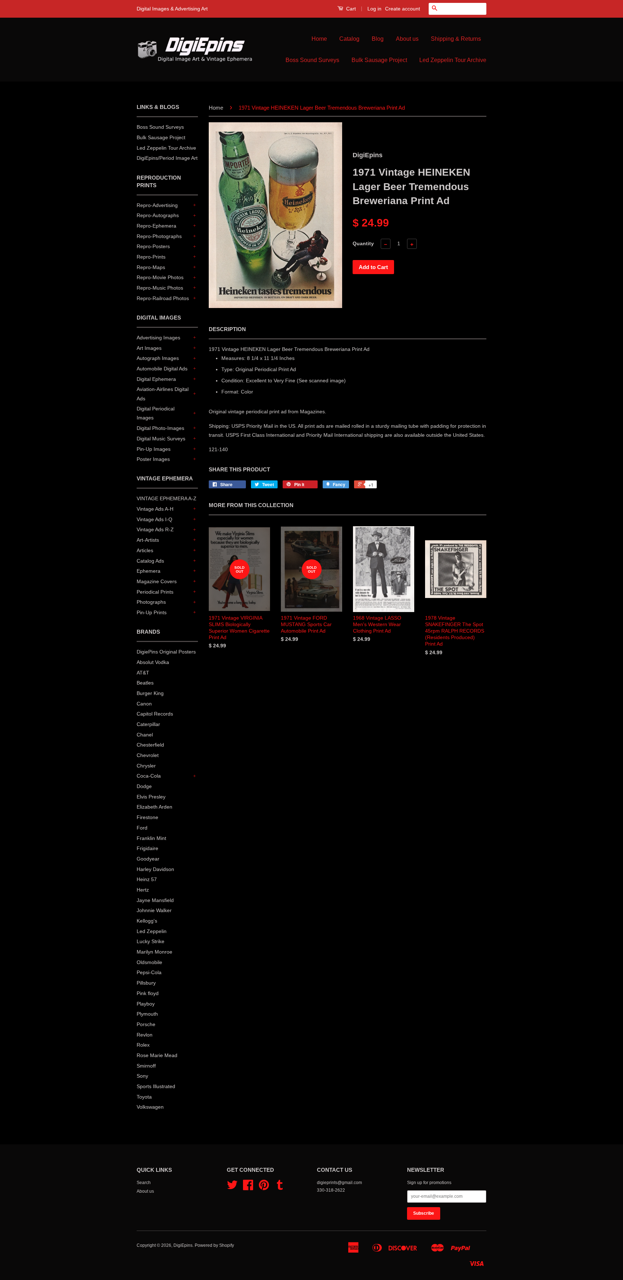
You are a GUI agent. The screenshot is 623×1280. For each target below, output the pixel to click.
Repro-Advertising (157, 205)
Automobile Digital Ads (162, 368)
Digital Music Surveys (161, 438)
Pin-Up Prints (152, 612)
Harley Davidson (155, 869)
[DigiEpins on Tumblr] (279, 1187)
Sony (142, 1076)
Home (319, 39)
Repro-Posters (153, 246)
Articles (145, 550)
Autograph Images (158, 358)
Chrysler (146, 766)
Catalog (349, 39)
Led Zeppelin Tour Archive (452, 60)
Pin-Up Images (154, 449)
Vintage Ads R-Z (155, 529)
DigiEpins (183, 1245)
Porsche (146, 1024)
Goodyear (148, 859)
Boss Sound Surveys (312, 60)
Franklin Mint (151, 838)
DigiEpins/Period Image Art (167, 158)
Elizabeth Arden (154, 807)
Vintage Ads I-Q (154, 519)
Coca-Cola (149, 776)
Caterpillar (148, 724)
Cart (350, 9)
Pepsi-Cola (149, 972)
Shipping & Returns (456, 39)
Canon (144, 704)
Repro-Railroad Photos (163, 298)
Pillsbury (146, 983)
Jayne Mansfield (155, 900)
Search (144, 1182)
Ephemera (148, 571)
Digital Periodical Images (155, 413)
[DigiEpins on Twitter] (232, 1187)
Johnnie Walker (154, 910)
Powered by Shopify (214, 1245)
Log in (374, 9)
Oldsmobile (149, 962)
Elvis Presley (151, 797)
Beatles (145, 683)
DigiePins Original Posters (166, 652)
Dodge (144, 786)
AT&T (143, 673)
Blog (378, 39)
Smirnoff (146, 1066)
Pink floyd (148, 993)
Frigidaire (147, 848)
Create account (402, 9)
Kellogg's (147, 921)
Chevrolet (148, 755)
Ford (142, 828)
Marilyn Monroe (154, 952)
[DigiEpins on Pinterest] (264, 1187)
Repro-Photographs (159, 236)
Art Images (149, 348)
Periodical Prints (155, 592)
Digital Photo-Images (160, 428)
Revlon (145, 1035)
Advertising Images (158, 337)
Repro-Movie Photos (160, 277)
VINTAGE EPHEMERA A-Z (166, 498)
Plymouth (147, 1014)
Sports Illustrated (156, 1086)
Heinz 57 (147, 879)
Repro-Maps (151, 267)
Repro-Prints (151, 257)
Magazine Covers (157, 581)
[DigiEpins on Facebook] (248, 1187)
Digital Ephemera (156, 379)
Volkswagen (150, 1107)
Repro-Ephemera (156, 226)
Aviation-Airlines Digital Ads (163, 393)
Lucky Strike (150, 941)
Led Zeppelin (152, 931)
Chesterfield (150, 745)
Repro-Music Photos (160, 288)
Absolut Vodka (153, 662)
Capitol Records (155, 714)
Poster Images (153, 459)
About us (407, 39)
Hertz (143, 890)
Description (227, 329)
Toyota (144, 1097)
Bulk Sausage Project (379, 60)
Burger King (150, 693)
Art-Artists (148, 540)
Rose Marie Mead (157, 1055)
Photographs (151, 602)
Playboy (146, 1004)
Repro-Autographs (158, 215)
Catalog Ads (150, 561)
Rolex (143, 1045)
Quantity (363, 243)
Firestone (147, 817)
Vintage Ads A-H (155, 509)
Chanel (145, 735)
